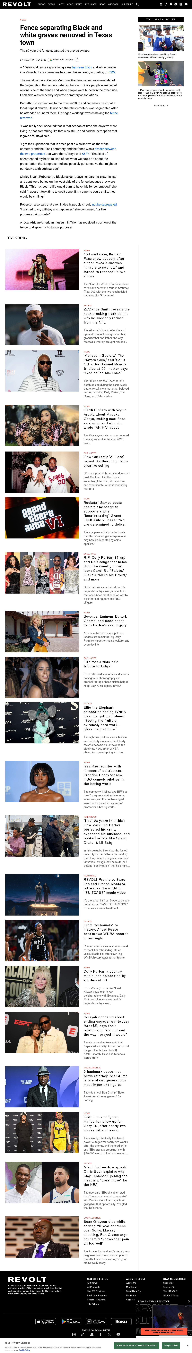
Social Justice (74, 4)
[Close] (187, 1346)
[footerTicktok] (82, 1336)
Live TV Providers (96, 1291)
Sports (88, 305)
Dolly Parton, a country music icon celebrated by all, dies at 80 (105, 975)
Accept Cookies (171, 1345)
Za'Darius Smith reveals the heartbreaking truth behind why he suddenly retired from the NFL (107, 316)
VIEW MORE (160, 105)
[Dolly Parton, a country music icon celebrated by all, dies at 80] (42, 986)
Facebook (175, 4)
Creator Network (96, 1299)
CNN (111, 72)
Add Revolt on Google (64, 60)
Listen (61, 4)
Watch (51, 4)
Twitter (180, 4)
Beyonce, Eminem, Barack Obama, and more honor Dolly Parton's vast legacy (105, 620)
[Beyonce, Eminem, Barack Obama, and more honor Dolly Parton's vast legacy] (42, 631)
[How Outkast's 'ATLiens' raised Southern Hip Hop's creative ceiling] (42, 472)
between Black (82, 67)
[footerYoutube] (118, 1336)
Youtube (186, 4)
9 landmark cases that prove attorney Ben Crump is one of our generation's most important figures (105, 1078)
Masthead (131, 1287)
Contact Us (169, 1287)
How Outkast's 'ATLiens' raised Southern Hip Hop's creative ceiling (106, 461)
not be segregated (104, 204)
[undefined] (161, 38)
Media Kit (131, 1295)
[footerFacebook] (100, 1336)
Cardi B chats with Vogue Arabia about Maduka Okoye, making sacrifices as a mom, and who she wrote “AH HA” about (105, 419)
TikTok (166, 4)
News (102, 4)
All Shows (92, 1282)
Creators (113, 4)
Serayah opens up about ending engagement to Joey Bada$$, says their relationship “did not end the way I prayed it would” (106, 1026)
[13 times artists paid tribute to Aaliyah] (42, 677)
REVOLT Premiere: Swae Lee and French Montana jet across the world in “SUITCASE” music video (105, 886)
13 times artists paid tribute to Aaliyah (101, 664)
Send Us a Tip (133, 1291)
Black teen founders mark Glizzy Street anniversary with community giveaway (157, 56)
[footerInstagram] (74, 1336)
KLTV (85, 154)
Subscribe (127, 4)
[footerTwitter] (109, 1336)
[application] (164, 1320)
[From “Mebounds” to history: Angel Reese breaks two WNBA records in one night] (42, 940)
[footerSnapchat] (91, 1336)
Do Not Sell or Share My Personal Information (136, 1345)
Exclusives (90, 4)
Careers (130, 1299)
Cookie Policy (24, 1350)
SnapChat (171, 4)
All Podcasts (93, 1287)
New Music (90, 876)
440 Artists (93, 1303)
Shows (41, 4)
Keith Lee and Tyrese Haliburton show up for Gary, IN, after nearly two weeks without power (105, 1123)
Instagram (161, 4)
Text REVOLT (170, 1291)
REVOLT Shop (171, 1295)
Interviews (90, 817)
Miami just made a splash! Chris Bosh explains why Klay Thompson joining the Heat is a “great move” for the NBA (105, 1176)
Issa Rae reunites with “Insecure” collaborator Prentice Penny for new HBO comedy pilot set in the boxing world (104, 775)
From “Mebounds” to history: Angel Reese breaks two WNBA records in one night (106, 931)
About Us (131, 1282)
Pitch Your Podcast (97, 1295)
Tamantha (28, 60)
